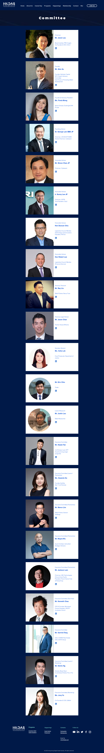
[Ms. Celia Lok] (56, 361)
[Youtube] (74, 731)
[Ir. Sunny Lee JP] (56, 205)
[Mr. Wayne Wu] (56, 549)
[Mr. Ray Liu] (56, 297)
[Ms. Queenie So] (56, 488)
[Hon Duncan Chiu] (56, 238)
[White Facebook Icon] (86, 731)
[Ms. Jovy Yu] (56, 704)
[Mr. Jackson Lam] (56, 584)
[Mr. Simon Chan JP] (56, 171)
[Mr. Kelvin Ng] (56, 676)
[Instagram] (89, 731)
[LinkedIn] (78, 731)
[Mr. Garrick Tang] (56, 643)
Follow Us (75, 728)
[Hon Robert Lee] (56, 267)
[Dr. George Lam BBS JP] (56, 142)
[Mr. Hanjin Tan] (56, 457)
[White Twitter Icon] (82, 731)
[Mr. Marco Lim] (56, 518)
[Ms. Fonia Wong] (56, 111)
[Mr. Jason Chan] (56, 328)
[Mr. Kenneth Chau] (56, 613)
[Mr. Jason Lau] (56, 48)
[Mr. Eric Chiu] (56, 391)
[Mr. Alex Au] (56, 85)
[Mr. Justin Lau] (56, 422)
